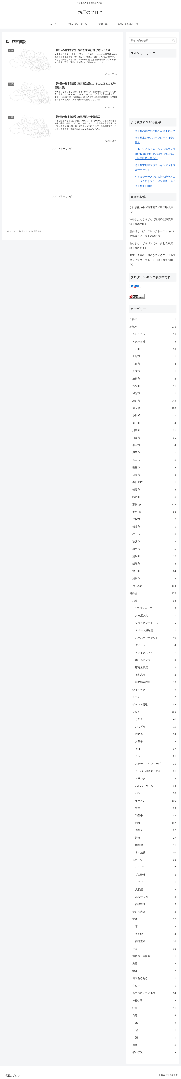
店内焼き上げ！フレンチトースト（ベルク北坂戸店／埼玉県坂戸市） (152, 233)
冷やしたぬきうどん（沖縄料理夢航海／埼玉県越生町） (152, 221)
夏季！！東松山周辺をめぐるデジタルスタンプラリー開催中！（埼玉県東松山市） (152, 260)
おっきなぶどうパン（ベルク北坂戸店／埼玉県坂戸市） (152, 245)
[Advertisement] (62, 164)
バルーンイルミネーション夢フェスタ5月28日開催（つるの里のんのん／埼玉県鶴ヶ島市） (155, 154)
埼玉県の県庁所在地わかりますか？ (155, 131)
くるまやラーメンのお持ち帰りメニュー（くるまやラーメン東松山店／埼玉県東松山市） (155, 181)
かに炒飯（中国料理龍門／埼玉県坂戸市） (151, 209)
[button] (173, 40)
